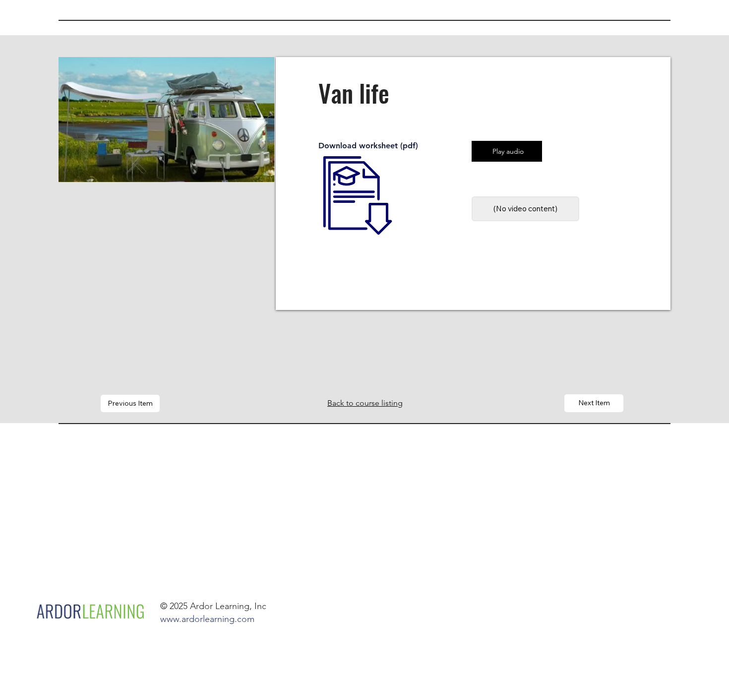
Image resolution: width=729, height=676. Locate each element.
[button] (525, 208)
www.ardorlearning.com (207, 619)
